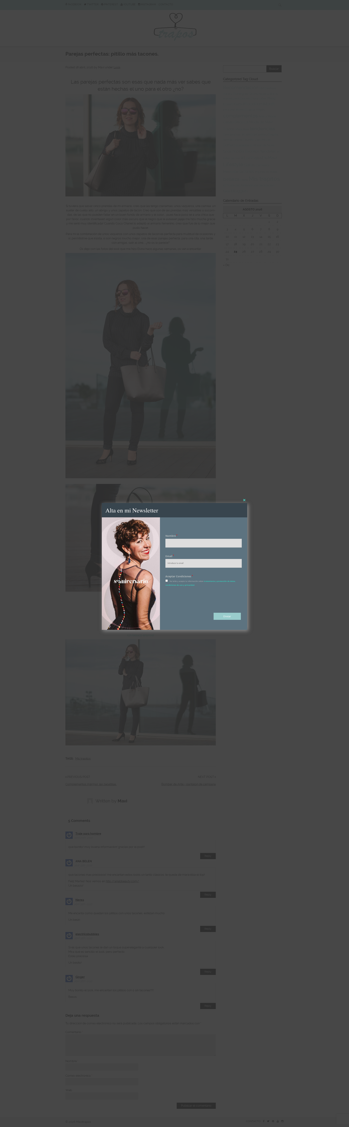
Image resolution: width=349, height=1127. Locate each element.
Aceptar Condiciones (179, 576)
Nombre (171, 536)
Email (169, 556)
